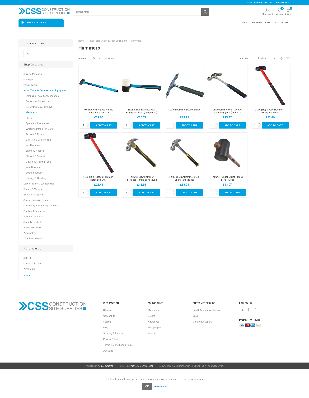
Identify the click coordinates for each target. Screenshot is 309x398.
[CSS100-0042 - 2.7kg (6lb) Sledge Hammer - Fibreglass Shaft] (270, 85)
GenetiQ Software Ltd (142, 366)
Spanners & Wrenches (37, 123)
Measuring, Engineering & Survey (40, 205)
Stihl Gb (27, 258)
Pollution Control (32, 227)
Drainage (28, 79)
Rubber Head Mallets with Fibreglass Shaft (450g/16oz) (141, 111)
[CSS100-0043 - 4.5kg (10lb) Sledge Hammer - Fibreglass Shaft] (99, 153)
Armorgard (29, 269)
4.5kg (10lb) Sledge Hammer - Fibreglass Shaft (98, 178)
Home (81, 41)
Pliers (29, 117)
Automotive (29, 233)
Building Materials (32, 74)
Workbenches (33, 145)
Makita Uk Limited (32, 263)
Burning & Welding (32, 189)
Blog (105, 327)
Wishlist (152, 333)
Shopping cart (155, 327)
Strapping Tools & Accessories (42, 96)
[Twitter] (242, 309)
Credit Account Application (207, 310)
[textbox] (137, 12)
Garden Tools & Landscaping (38, 183)
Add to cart (104, 125)
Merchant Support (202, 321)
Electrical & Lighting (33, 194)
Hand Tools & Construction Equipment (45, 90)
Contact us (109, 315)
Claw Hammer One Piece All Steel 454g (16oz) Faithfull (227, 111)
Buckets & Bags (34, 172)
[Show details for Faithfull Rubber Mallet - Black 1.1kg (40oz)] (227, 153)
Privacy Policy (110, 339)
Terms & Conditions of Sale (118, 344)
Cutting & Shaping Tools (38, 161)
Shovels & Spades (35, 156)
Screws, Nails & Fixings (35, 200)
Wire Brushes (33, 167)
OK (147, 386)
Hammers (31, 112)
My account (267, 14)
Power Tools (30, 85)
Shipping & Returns (113, 333)
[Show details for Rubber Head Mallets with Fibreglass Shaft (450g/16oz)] (141, 85)
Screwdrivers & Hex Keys (39, 106)
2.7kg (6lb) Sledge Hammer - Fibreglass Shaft (270, 111)
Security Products (32, 222)
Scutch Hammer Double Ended (184, 109)
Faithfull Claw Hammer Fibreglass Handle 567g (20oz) (142, 178)
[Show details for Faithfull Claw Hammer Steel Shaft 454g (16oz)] (184, 153)
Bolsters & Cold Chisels (38, 139)
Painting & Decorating (34, 211)
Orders (151, 315)
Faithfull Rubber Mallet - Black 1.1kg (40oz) (227, 178)
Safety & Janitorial (33, 216)
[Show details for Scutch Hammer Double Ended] (184, 85)
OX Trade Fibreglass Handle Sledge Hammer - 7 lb (98, 111)
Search (205, 12)
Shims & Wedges (35, 150)
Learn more (160, 386)
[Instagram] (254, 309)
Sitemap (107, 310)
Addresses (153, 321)
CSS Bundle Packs (33, 238)
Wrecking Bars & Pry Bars (39, 128)
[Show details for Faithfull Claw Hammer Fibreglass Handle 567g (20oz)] (141, 153)
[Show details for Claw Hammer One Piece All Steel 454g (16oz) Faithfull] (227, 85)
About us (108, 350)
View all (28, 275)
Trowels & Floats (35, 134)
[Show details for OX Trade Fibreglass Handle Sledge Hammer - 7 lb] (99, 85)
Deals (195, 315)
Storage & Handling (36, 178)
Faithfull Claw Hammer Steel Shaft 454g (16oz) (184, 178)
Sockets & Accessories (38, 101)
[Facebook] (248, 309)
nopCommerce (105, 366)
